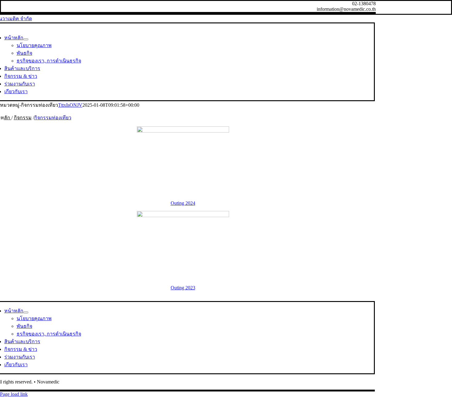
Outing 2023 (183, 287)
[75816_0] (183, 215)
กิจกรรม (23, 117)
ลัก (7, 117)
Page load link (14, 394)
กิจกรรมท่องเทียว (52, 117)
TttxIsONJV (70, 105)
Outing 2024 (183, 203)
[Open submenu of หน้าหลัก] (25, 39)
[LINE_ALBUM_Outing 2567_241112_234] (183, 130)
